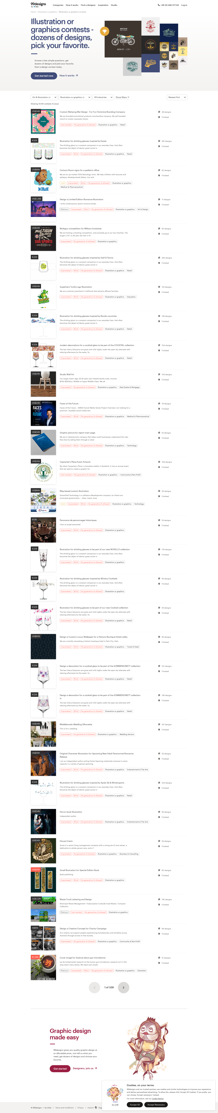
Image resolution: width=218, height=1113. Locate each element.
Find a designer (88, 5)
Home (33, 12)
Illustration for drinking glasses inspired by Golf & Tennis (86, 257)
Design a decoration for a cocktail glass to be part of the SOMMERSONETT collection (100, 666)
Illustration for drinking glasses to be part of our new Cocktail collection (94, 607)
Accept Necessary (156, 1104)
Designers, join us (83, 1068)
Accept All (135, 1104)
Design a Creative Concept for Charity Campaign (83, 928)
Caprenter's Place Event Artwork (75, 462)
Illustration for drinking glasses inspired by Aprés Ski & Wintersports (92, 782)
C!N (116, 1105)
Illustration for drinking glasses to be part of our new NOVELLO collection (95, 549)
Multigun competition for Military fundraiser (81, 228)
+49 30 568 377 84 (170, 5)
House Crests (66, 841)
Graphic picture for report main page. (78, 432)
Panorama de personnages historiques (78, 520)
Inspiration (103, 5)
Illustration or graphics (47, 12)
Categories (58, 5)
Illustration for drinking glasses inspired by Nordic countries (88, 316)
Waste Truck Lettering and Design (76, 899)
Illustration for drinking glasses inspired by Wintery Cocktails (88, 578)
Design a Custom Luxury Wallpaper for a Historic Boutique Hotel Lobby (93, 637)
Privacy (81, 1108)
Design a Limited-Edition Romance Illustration (81, 199)
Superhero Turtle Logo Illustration (76, 287)
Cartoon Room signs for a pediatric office (79, 170)
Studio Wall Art (67, 374)
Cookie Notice (158, 1098)
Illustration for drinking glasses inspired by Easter (83, 141)
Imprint (91, 1108)
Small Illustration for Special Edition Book (79, 870)
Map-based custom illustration (74, 491)
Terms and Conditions (64, 1108)
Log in (184, 5)
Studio (114, 5)
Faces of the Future (69, 403)
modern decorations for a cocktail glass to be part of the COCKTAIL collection (97, 345)
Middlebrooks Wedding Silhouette (76, 724)
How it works (72, 5)
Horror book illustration (71, 812)
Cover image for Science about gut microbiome (82, 957)
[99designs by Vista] (38, 5)
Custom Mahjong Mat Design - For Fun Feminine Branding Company (92, 112)
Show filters (121, 97)
